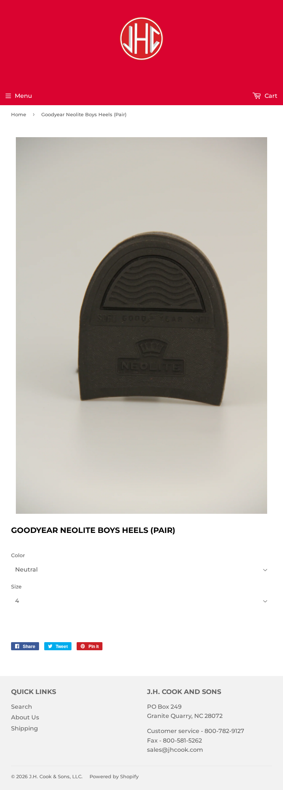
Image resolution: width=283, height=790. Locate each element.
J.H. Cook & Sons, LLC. (56, 776)
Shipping (24, 728)
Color (18, 555)
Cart (270, 95)
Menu (23, 95)
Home (18, 114)
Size (16, 586)
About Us (25, 717)
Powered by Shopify (114, 776)
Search (21, 706)
